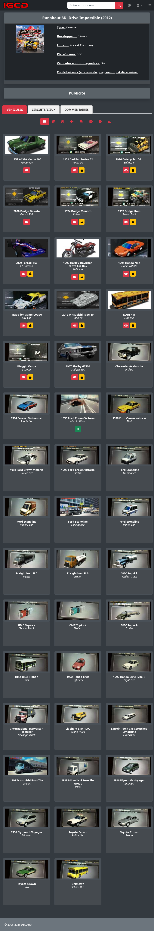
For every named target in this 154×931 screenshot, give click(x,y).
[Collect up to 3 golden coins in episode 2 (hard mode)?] (82, 170)
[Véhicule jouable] (26, 170)
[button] (130, 5)
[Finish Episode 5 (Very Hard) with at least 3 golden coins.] (30, 274)
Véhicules (15, 110)
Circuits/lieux (44, 110)
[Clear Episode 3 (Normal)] (82, 325)
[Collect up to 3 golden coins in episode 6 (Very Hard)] (82, 277)
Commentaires (76, 110)
